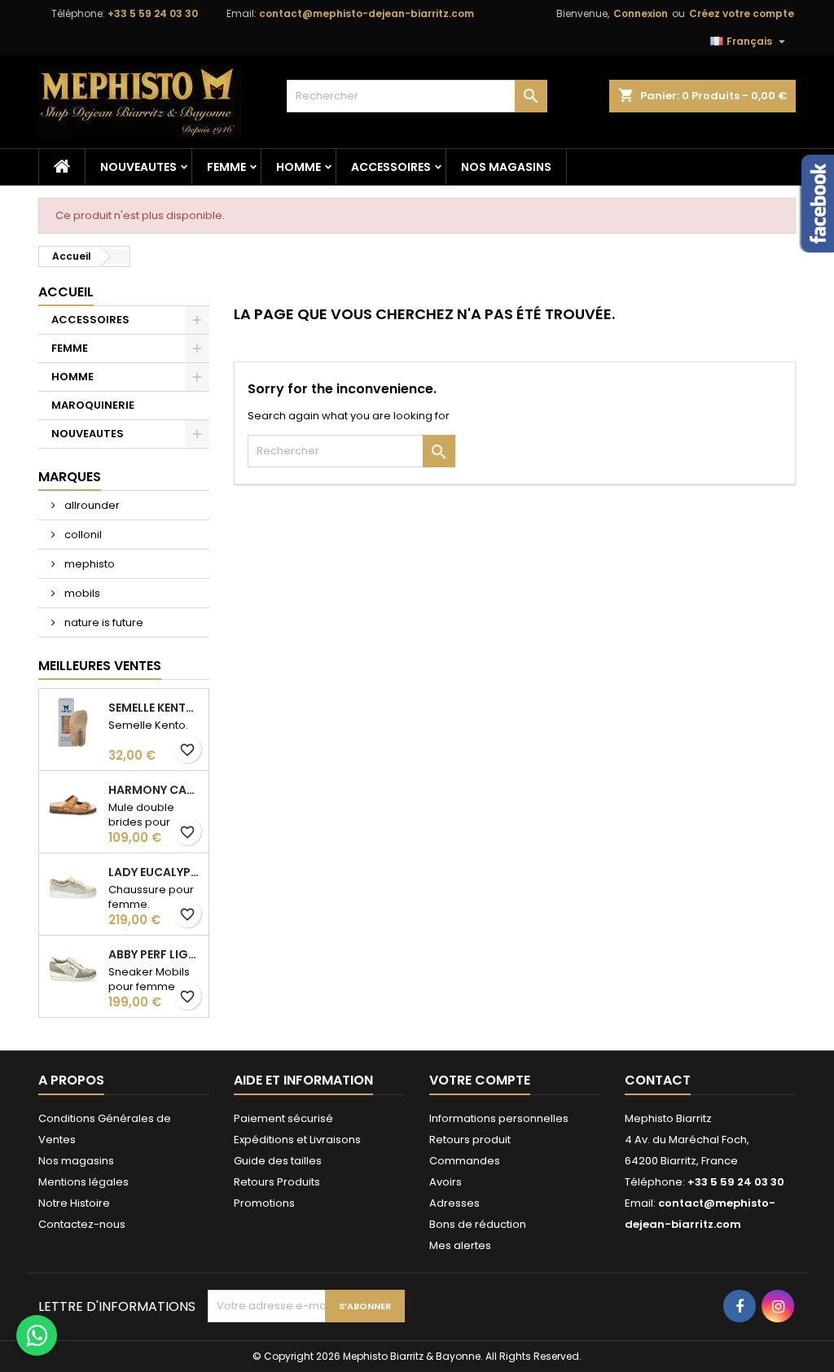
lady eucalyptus (155, 872)
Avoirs (445, 1182)
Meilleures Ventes (99, 665)
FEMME (226, 167)
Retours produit (470, 1139)
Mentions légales (83, 1182)
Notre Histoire (74, 1203)
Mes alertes (460, 1245)
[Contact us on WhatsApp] (36, 1335)
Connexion (640, 13)
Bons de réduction (477, 1224)
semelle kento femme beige (155, 707)
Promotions (264, 1203)
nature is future (102, 622)
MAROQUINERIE (92, 405)
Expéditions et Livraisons (297, 1139)
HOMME (298, 167)
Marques (69, 476)
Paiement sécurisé (283, 1118)
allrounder (91, 505)
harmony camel (155, 789)
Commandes (464, 1160)
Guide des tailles (278, 1160)
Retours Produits (277, 1182)
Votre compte (479, 1080)
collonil (82, 534)
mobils (81, 593)
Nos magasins (506, 167)
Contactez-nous (81, 1224)
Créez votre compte (741, 13)
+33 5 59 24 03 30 (153, 13)
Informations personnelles (498, 1118)
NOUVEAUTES (138, 167)
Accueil (66, 292)
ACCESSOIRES (391, 167)
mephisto (88, 564)
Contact (658, 1080)
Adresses (454, 1203)
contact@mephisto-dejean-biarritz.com (366, 13)
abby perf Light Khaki (155, 954)
